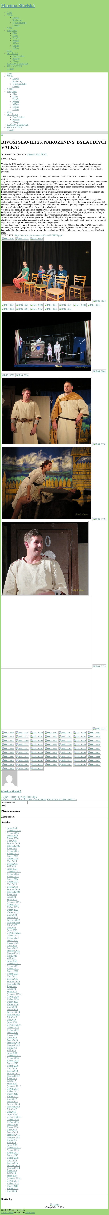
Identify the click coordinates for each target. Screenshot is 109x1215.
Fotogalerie (12, 30)
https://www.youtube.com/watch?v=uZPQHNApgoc (39, 235)
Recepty (16, 58)
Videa (9, 51)
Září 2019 (11, 1020)
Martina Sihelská (18, 5)
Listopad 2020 (13, 984)
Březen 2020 (12, 1004)
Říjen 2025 (12, 848)
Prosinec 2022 (13, 920)
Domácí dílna (18, 56)
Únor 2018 (12, 1068)
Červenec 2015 (14, 1147)
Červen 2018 (13, 1058)
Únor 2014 (12, 1191)
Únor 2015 (12, 1160)
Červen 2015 (13, 1150)
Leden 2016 (12, 1132)
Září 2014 (11, 1173)
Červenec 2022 (14, 933)
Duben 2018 (12, 1063)
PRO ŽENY (12, 53)
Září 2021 (11, 958)
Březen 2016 (12, 1127)
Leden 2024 (12, 887)
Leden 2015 (12, 1163)
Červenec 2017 (14, 1086)
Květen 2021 (13, 968)
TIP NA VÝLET (14, 66)
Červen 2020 (13, 997)
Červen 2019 (13, 1027)
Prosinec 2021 (13, 950)
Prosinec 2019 (13, 1012)
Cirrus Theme (7, 1212)
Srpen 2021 (12, 961)
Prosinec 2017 (13, 1073)
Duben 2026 (12, 835)
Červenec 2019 (14, 1025)
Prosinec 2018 (13, 1043)
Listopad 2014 (13, 1168)
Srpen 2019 (12, 1022)
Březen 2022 (12, 943)
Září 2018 (11, 1050)
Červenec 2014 (14, 1178)
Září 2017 (11, 1081)
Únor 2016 (12, 1129)
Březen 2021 (12, 974)
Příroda (15, 40)
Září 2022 (11, 927)
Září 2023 (11, 897)
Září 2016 (11, 1112)
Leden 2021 (12, 979)
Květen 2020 (13, 999)
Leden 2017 (12, 1101)
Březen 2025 (12, 858)
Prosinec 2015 (13, 1135)
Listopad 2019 (13, 1014)
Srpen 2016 (12, 1114)
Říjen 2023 (12, 894)
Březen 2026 (12, 838)
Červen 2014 (13, 1181)
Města (15, 35)
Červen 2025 (13, 851)
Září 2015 (11, 1142)
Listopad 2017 (13, 1076)
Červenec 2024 (14, 871)
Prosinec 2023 (13, 889)
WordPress (30, 1212)
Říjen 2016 (12, 1109)
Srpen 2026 (12, 828)
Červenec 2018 (14, 1055)
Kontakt (10, 69)
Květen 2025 (13, 853)
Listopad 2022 (13, 922)
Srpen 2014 (12, 1176)
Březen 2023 (12, 912)
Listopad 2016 (13, 1106)
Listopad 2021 (13, 953)
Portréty (16, 38)
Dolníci (15, 17)
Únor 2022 (12, 945)
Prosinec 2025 (13, 843)
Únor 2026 (12, 841)
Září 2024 (11, 866)
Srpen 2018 (12, 1053)
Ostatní (15, 46)
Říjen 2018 (12, 1048)
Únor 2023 (12, 915)
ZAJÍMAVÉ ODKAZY (18, 64)
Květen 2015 (13, 1153)
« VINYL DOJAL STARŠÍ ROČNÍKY (19, 797)
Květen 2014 (13, 1183)
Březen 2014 (12, 1188)
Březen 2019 (12, 1035)
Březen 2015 (12, 1158)
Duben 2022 (12, 940)
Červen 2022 (13, 935)
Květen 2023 (13, 907)
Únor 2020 (12, 1007)
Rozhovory (17, 20)
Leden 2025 (12, 864)
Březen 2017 (12, 1096)
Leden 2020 (12, 1009)
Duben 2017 (12, 1094)
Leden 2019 (12, 1040)
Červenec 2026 (14, 830)
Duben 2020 (12, 1002)
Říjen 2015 (12, 1140)
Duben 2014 (12, 1186)
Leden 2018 (12, 1071)
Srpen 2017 (12, 1083)
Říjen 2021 (12, 956)
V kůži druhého (19, 23)
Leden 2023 (12, 917)
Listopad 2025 (13, 846)
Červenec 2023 (14, 902)
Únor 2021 (12, 976)
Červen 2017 (13, 1089)
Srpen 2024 (12, 869)
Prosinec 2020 (13, 981)
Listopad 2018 (13, 1045)
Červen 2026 (13, 833)
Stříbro (15, 43)
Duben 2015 (12, 1155)
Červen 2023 (13, 904)
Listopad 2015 (13, 1137)
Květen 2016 (13, 1122)
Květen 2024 (13, 876)
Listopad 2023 (13, 892)
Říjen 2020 (12, 986)
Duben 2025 (12, 856)
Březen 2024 (12, 881)
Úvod (9, 12)
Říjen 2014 (12, 1170)
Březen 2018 (12, 1066)
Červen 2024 (13, 874)
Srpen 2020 (12, 991)
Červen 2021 (13, 966)
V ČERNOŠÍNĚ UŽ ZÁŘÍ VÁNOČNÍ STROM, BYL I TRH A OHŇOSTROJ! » (39, 799)
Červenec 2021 (14, 963)
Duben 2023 (12, 910)
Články (10, 15)
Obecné (15, 25)
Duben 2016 (12, 1124)
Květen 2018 (13, 1060)
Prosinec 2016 (13, 1104)
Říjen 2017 (12, 1078)
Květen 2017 (13, 1091)
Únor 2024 (12, 884)
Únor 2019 (12, 1037)
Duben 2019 (12, 1032)
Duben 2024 (12, 879)
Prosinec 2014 (13, 1165)
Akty (14, 33)
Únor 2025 (12, 861)
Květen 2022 (13, 938)
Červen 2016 (13, 1119)
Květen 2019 (13, 1030)
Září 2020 (11, 989)
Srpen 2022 (12, 930)
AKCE (10, 28)
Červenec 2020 (14, 994)
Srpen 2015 (12, 1145)
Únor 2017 (12, 1099)
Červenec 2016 (14, 1117)
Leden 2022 (12, 948)
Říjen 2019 (12, 1017)
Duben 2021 (12, 971)
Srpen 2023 (12, 899)
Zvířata (15, 48)
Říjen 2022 (12, 925)
